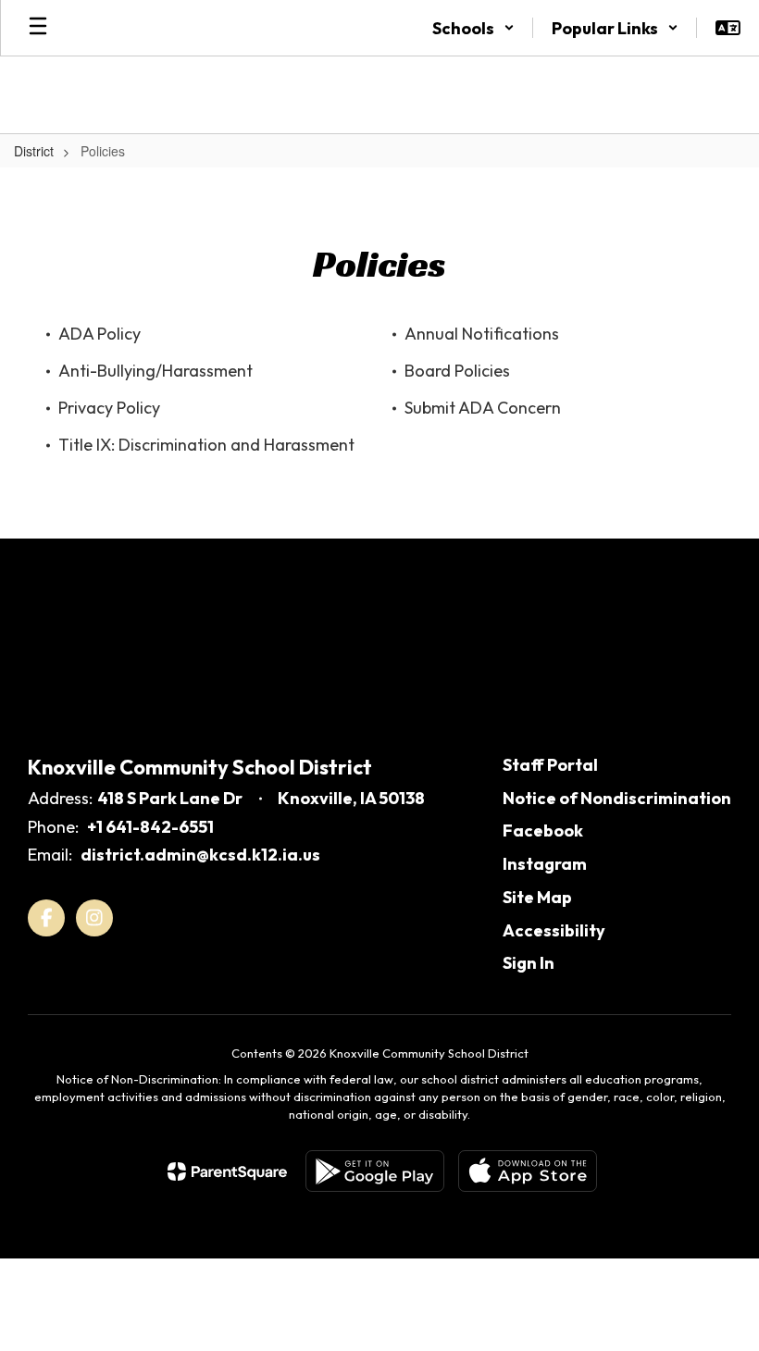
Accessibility (554, 930)
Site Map (537, 897)
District (34, 151)
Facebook (543, 830)
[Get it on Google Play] (374, 1171)
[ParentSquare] (227, 1171)
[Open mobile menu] (38, 28)
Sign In (528, 962)
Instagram (545, 863)
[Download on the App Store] (527, 1171)
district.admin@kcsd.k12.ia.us (200, 854)
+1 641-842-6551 (150, 826)
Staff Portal (550, 764)
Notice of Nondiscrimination (617, 798)
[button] (473, 28)
